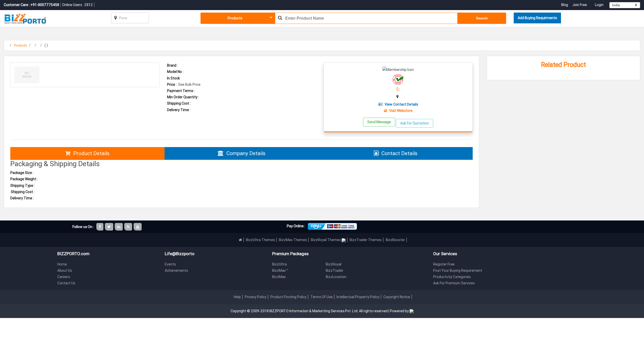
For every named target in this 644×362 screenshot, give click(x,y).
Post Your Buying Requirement (457, 270)
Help (237, 297)
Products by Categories (452, 277)
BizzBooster (395, 240)
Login (599, 5)
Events (170, 264)
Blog (565, 5)
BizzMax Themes (293, 240)
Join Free (579, 5)
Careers (63, 277)
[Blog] (128, 226)
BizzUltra (279, 264)
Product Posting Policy (288, 297)
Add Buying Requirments (537, 18)
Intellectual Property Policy (358, 297)
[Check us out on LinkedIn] (119, 226)
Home (62, 264)
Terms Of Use (321, 297)
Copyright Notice (396, 297)
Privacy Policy (255, 297)
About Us (64, 270)
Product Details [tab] (91, 153)
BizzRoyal (333, 264)
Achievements (176, 270)
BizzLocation (336, 277)
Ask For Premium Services (454, 283)
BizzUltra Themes (260, 240)
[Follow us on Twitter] (109, 226)
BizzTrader (334, 270)
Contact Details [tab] (399, 153)
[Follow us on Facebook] (100, 226)
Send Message (379, 122)
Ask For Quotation (414, 123)
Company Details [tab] (245, 153)
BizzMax (280, 270)
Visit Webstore (401, 110)
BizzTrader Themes (366, 240)
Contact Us (66, 283)
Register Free (444, 264)
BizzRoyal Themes (326, 240)
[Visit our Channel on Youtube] (138, 226)
